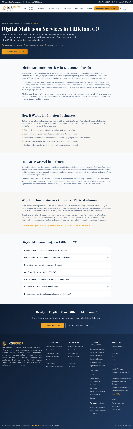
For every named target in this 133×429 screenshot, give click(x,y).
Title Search (72, 363)
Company (94, 371)
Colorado (26, 23)
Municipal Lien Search (75, 346)
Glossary (115, 353)
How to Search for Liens (120, 390)
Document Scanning (96, 356)
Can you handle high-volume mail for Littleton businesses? (47, 279)
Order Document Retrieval (105, 8)
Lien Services (73, 342)
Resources (79, 8)
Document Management (95, 343)
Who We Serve (54, 8)
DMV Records (50, 360)
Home (4, 23)
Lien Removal (72, 360)
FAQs (113, 360)
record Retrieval (56, 226)
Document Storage (96, 359)
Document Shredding (97, 352)
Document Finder (118, 346)
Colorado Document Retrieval (78, 226)
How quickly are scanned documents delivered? (43, 265)
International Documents (54, 346)
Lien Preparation (73, 353)
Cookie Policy (116, 410)
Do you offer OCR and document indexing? (41, 287)
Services (41, 8)
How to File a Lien (118, 369)
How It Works (31, 8)
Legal (114, 399)
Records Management (97, 349)
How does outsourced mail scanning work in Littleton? (45, 250)
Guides (115, 365)
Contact (90, 8)
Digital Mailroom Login (97, 366)
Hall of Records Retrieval (54, 366)
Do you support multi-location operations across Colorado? (47, 294)
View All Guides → (118, 394)
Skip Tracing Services (97, 407)
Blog (113, 356)
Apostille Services (96, 414)
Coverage (67, 8)
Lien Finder (115, 350)
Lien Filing (71, 370)
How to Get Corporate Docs (121, 378)
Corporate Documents (53, 350)
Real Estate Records (53, 356)
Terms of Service (118, 403)
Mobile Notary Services (98, 410)
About (24, 8)
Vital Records (50, 363)
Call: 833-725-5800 (80, 325)
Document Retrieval (54, 342)
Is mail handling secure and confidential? (40, 272)
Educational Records (53, 353)
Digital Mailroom (14, 23)
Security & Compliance (97, 391)
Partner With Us (95, 395)
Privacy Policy (116, 406)
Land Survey (72, 366)
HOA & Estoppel (73, 356)
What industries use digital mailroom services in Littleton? (47, 257)
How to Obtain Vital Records (121, 387)
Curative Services (74, 350)
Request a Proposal (13, 52)
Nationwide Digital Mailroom (35, 226)
